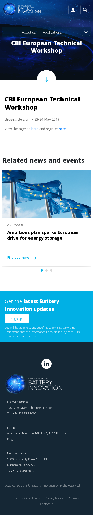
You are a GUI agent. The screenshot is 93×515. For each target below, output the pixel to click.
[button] (42, 270)
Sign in (73, 9)
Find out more (18, 258)
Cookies (74, 498)
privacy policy (13, 336)
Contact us (46, 504)
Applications (52, 32)
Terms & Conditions (27, 498)
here (34, 129)
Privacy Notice (54, 498)
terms (32, 336)
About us (29, 32)
